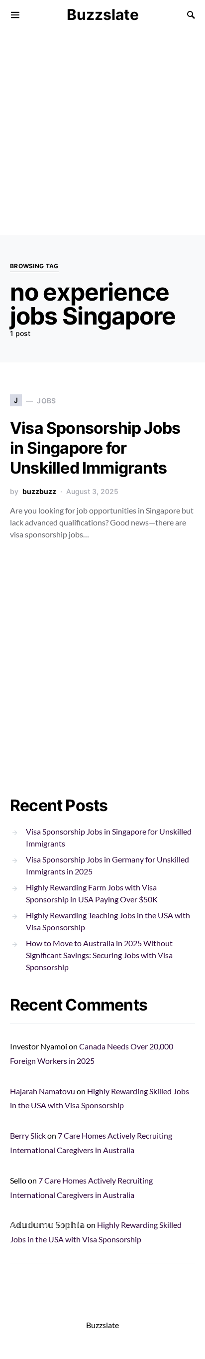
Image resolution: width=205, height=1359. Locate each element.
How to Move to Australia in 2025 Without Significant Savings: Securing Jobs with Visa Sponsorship (99, 955)
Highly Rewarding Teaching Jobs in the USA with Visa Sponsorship (108, 921)
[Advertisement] (102, 132)
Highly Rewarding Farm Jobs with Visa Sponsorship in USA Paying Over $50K (92, 893)
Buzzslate (103, 14)
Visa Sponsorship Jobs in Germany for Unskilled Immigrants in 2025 (107, 865)
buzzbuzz (39, 491)
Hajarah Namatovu (42, 1091)
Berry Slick (28, 1135)
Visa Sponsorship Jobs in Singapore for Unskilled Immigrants (95, 448)
